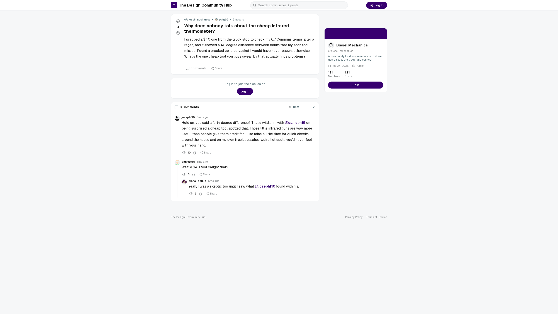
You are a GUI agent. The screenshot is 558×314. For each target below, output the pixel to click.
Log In (379, 5)
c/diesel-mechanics (197, 19)
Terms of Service (376, 217)
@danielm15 (295, 122)
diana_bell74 (197, 181)
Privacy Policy (353, 217)
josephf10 (188, 117)
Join (355, 85)
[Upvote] (178, 21)
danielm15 (188, 162)
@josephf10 (265, 186)
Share (219, 68)
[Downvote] (178, 32)
